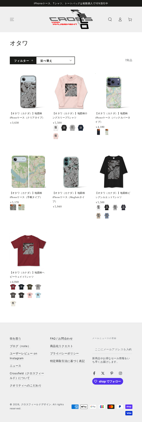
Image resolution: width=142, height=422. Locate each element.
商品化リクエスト (61, 346)
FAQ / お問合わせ (61, 338)
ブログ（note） (20, 346)
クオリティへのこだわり (26, 385)
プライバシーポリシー (64, 353)
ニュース (15, 365)
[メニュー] (12, 19)
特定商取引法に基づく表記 (67, 361)
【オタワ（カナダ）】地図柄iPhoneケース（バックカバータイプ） (112, 117)
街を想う (15, 338)
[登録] (130, 349)
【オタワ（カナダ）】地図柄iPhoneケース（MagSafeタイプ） (69, 197)
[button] (110, 19)
